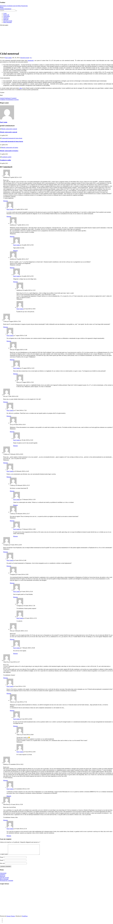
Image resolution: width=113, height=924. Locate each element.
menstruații (31, 60)
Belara (1, 7)
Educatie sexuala (7, 20)
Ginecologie (6, 16)
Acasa (5, 13)
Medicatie (5, 19)
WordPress (25, 916)
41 (31, 57)
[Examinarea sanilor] (5, 157)
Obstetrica (6, 17)
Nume (2, 857)
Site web (2, 863)
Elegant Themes (10, 916)
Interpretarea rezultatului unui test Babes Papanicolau (14, 5)
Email (2, 860)
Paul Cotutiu (8, 57)
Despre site (6, 14)
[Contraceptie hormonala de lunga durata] (11, 138)
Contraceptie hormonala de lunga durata (11, 141)
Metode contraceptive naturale (8, 132)
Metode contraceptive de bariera (9, 150)
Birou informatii (7, 22)
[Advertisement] (56, 38)
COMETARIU (4, 854)
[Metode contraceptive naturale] (8, 129)
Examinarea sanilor (5, 160)
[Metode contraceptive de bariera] (9, 147)
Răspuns (5, 201)
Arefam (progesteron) (5, 8)
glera (20, 88)
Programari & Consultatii (6, 880)
